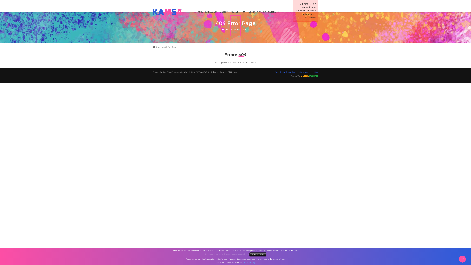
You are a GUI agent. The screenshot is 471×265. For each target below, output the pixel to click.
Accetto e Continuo (257, 254)
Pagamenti (304, 72)
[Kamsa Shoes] (167, 12)
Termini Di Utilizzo (228, 72)
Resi (316, 72)
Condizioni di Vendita (285, 72)
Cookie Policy (249, 263)
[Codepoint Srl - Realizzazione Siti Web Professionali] (304, 76)
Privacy (214, 72)
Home (225, 29)
